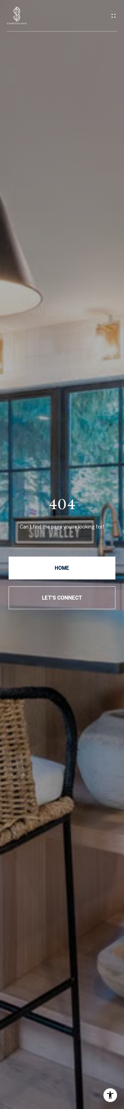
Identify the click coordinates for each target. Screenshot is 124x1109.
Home (62, 568)
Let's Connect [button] (62, 598)
